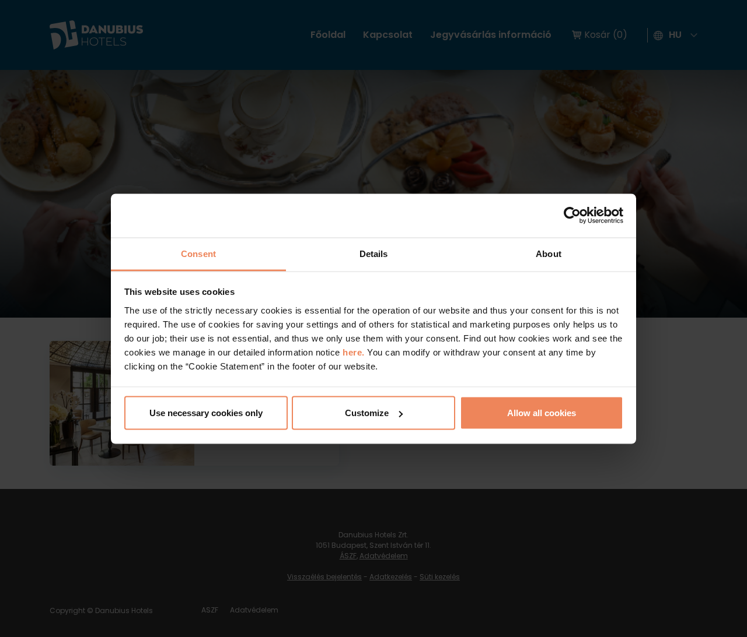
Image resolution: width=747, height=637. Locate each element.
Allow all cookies (541, 413)
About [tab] (548, 253)
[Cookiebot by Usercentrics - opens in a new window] (572, 215)
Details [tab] (373, 253)
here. (355, 352)
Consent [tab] (198, 253)
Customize (367, 413)
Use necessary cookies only (206, 413)
